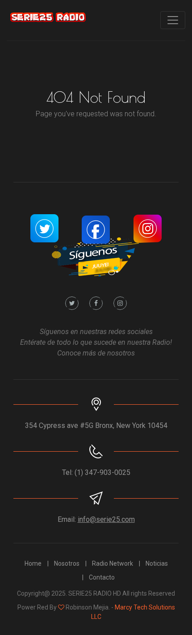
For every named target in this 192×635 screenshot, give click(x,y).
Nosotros (66, 563)
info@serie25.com (106, 519)
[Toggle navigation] (172, 20)
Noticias (157, 563)
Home (33, 563)
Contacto (102, 577)
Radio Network (112, 563)
